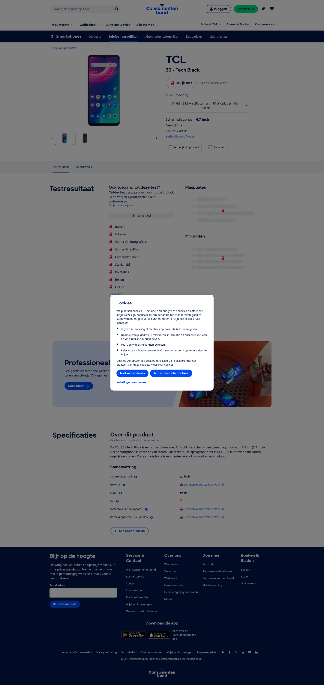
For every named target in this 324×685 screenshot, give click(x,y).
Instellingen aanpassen (131, 382)
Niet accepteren (132, 373)
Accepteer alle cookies (171, 373)
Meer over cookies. (162, 364)
